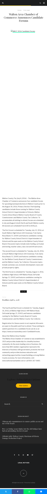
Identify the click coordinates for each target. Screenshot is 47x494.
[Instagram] (23, 455)
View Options (23, 385)
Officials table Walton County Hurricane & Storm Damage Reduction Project (20, 437)
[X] (19, 455)
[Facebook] (14, 455)
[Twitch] (32, 455)
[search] (42, 404)
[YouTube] (27, 455)
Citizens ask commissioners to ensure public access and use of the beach (22, 422)
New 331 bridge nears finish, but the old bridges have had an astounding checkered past (22, 430)
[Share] (18, 491)
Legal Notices (23, 463)
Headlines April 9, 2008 (10, 300)
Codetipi (32, 482)
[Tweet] (6, 491)
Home (19, 10)
